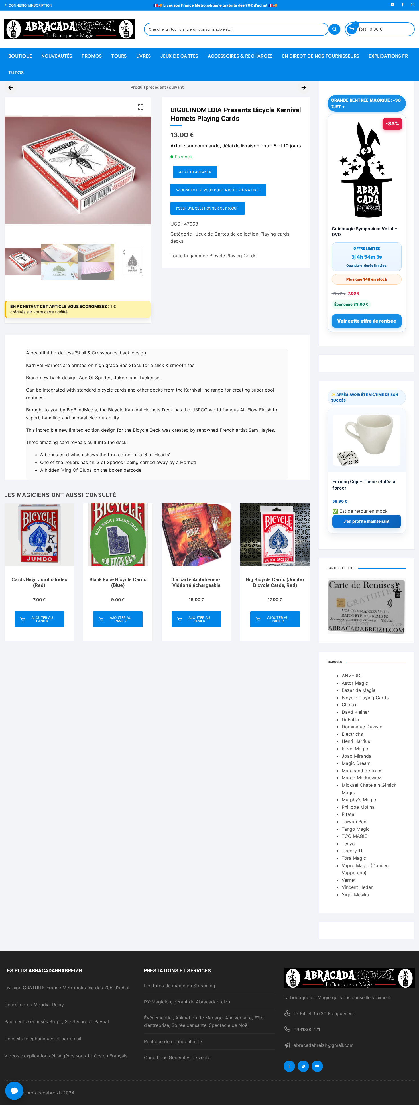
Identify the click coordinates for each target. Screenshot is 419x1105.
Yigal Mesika (355, 894)
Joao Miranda (356, 756)
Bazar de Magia (358, 690)
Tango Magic (356, 829)
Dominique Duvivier (363, 726)
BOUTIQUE (20, 56)
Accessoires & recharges (240, 56)
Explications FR (388, 56)
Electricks (352, 734)
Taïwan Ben (354, 821)
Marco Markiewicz (361, 777)
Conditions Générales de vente (177, 1057)
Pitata (348, 814)
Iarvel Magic (355, 748)
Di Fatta (350, 719)
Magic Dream (356, 763)
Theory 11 (352, 850)
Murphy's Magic (359, 799)
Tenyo (348, 843)
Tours (119, 56)
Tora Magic (354, 858)
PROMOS (92, 56)
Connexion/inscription (30, 5)
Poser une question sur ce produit (207, 208)
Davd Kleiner (355, 712)
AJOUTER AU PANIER (195, 171)
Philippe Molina (358, 807)
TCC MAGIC (355, 836)
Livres (143, 56)
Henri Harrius (356, 741)
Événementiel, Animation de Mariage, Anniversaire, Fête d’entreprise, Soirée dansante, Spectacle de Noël (203, 1021)
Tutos (16, 72)
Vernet (349, 880)
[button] (141, 107)
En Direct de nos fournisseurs (320, 56)
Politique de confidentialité (173, 1041)
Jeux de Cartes (179, 56)
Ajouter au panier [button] (42, 619)
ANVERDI (352, 675)
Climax (349, 704)
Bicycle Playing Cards (233, 255)
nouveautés (56, 56)
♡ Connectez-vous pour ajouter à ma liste (218, 190)
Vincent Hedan (357, 887)
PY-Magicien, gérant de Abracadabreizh (187, 1002)
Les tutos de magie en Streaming (179, 985)
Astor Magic (355, 683)
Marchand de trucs (362, 770)
